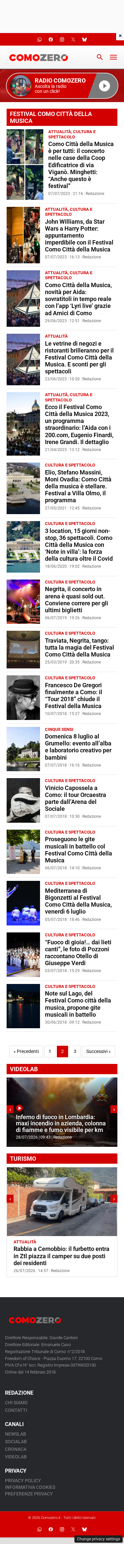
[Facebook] (51, 1529)
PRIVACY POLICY (23, 1480)
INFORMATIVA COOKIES (30, 1487)
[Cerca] (100, 57)
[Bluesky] (84, 1529)
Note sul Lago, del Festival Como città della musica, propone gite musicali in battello (78, 1004)
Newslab (15, 1434)
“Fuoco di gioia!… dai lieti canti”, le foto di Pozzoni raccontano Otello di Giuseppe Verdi (78, 952)
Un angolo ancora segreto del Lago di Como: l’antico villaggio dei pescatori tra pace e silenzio (59, 1256)
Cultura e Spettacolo (72, 134)
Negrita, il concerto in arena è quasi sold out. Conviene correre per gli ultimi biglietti (76, 599)
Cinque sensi (59, 729)
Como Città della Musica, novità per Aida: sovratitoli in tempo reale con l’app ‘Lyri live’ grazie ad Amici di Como (78, 299)
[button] (62, 86)
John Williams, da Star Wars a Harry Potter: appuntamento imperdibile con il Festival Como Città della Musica (79, 235)
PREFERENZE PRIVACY (29, 1493)
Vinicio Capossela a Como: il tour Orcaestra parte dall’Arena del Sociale (75, 798)
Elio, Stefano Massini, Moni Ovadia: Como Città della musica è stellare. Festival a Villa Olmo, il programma (78, 486)
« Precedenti (26, 1051)
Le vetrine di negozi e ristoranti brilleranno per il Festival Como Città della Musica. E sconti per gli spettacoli (79, 357)
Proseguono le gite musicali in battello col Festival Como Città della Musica (78, 849)
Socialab (16, 1441)
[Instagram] (62, 1529)
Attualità (59, 131)
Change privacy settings (98, 1539)
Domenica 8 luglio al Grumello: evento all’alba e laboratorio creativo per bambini (78, 747)
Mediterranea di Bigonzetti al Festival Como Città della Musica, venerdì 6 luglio (78, 901)
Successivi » (98, 1051)
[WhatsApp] (39, 1529)
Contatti (16, 1410)
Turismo (47, 1241)
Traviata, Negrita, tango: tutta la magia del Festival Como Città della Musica (79, 647)
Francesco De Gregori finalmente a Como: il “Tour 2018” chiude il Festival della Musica (73, 695)
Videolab (16, 1456)
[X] (73, 1529)
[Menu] (113, 57)
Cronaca (15, 1449)
